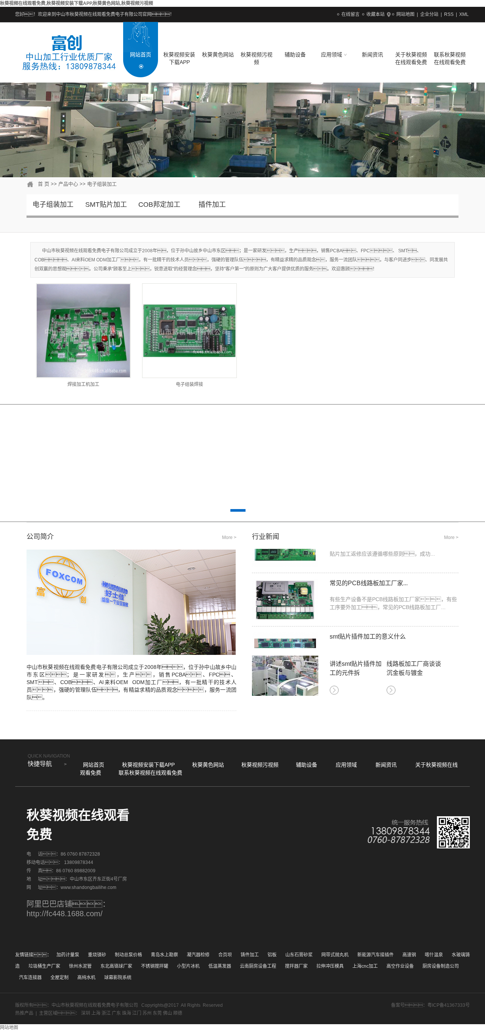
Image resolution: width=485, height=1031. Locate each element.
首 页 (43, 184)
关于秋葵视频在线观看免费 (411, 58)
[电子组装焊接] (189, 330)
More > (229, 537)
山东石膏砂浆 (299, 955)
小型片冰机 (188, 966)
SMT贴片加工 (106, 204)
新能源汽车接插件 (375, 955)
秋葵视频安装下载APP (179, 58)
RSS (449, 14)
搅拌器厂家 (296, 966)
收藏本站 (375, 14)
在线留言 (350, 14)
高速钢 (409, 955)
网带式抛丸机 (335, 955)
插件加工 (212, 204)
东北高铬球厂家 (116, 966)
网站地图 (405, 14)
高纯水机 (86, 977)
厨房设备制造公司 (440, 966)
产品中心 (68, 184)
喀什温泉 (434, 955)
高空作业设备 (400, 966)
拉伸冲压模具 (330, 966)
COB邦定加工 (159, 204)
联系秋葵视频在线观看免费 (450, 58)
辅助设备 (295, 55)
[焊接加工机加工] (83, 330)
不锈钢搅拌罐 (154, 966)
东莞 (157, 1013)
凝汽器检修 (198, 955)
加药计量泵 (67, 955)
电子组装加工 (102, 184)
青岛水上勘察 (164, 955)
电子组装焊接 (189, 384)
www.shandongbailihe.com (88, 887)
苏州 (147, 1013)
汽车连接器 (30, 977)
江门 (136, 1013)
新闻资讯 (372, 55)
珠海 (126, 1013)
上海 (95, 1013)
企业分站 (429, 14)
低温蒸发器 (219, 966)
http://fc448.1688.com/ (65, 913)
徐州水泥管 (80, 966)
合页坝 (225, 955)
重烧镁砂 (97, 955)
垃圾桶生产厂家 (44, 966)
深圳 (85, 1013)
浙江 (106, 1013)
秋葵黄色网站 (218, 55)
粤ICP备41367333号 (448, 1005)
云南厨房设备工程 (258, 966)
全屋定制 (59, 977)
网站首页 (140, 55)
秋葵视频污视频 (256, 58)
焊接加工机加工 (83, 384)
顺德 (177, 1013)
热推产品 (24, 1013)
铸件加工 (250, 955)
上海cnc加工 (365, 966)
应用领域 (332, 55)
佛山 (167, 1013)
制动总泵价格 (128, 955)
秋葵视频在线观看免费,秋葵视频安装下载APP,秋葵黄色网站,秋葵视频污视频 (76, 3)
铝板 (272, 955)
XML (464, 14)
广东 (116, 1013)
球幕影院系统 (117, 977)
